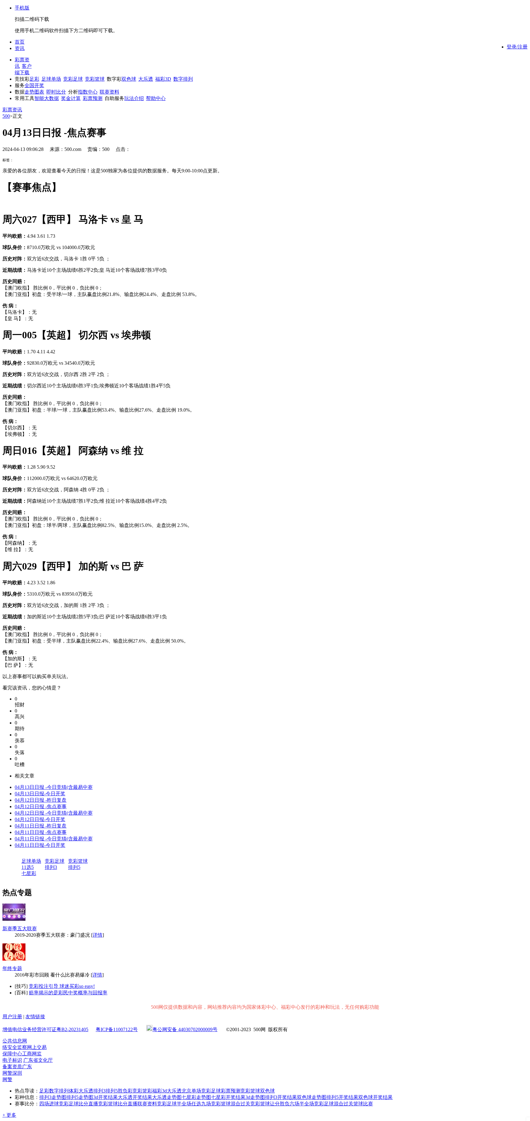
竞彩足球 (73, 79)
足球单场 (51, 79)
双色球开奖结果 (375, 1097)
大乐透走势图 (167, 1097)
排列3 (51, 867)
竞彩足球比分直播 (78, 1103)
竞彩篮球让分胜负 (270, 1103)
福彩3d (159, 1090)
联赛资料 (109, 91)
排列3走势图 (52, 1097)
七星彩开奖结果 (228, 1097)
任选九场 (201, 1103)
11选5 (27, 867)
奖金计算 (71, 98)
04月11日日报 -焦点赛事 (41, 832)
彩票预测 (92, 98)
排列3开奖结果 (281, 1097)
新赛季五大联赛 (19, 928)
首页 (20, 41)
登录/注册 (517, 46)
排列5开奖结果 (342, 1097)
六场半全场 (302, 1103)
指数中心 (88, 91)
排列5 (74, 867)
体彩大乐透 (81, 1090)
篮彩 (147, 1090)
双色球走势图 (311, 1097)
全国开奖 (34, 85)
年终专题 (12, 968)
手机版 (22, 7)
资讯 (20, 48)
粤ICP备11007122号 (117, 1029)
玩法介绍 (134, 98)
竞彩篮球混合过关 (230, 1103)
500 (6, 116)
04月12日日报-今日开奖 (40, 819)
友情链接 (35, 1016)
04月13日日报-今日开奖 (40, 793)
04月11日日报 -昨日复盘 (41, 825)
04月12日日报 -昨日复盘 (41, 800)
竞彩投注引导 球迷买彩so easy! (62, 986)
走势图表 (34, 91)
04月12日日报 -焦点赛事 (41, 806)
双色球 (128, 79)
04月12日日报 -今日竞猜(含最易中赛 (54, 813)
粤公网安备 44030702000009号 (184, 1029)
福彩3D (163, 79)
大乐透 (145, 79)
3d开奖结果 (105, 1097)
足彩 (34, 79)
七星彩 (28, 873)
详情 (97, 935)
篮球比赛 (363, 1103)
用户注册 (12, 1016)
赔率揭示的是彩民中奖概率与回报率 (68, 992)
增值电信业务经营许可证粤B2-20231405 (45, 1029)
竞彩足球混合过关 (333, 1103)
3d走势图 (255, 1097)
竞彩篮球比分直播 (117, 1103)
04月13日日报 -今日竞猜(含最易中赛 (54, 787)
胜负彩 (125, 1090)
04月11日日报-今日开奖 (40, 845)
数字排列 (183, 79)
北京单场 (191, 1090)
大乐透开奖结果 (135, 1097)
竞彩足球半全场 (174, 1103)
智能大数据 (46, 98)
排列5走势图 (79, 1097)
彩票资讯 (12, 109)
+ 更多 (9, 1115)
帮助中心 (156, 98)
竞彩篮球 (95, 79)
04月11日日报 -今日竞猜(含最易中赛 (54, 838)
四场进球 (49, 1103)
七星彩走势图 (196, 1097)
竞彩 (137, 1090)
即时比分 (56, 91)
